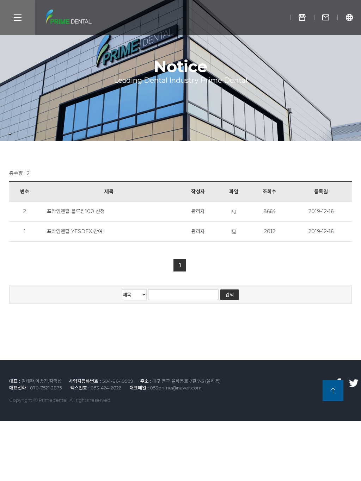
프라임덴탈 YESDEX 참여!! (76, 231)
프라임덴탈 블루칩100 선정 (76, 211)
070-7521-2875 (46, 388)
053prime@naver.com (176, 388)
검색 (229, 295)
